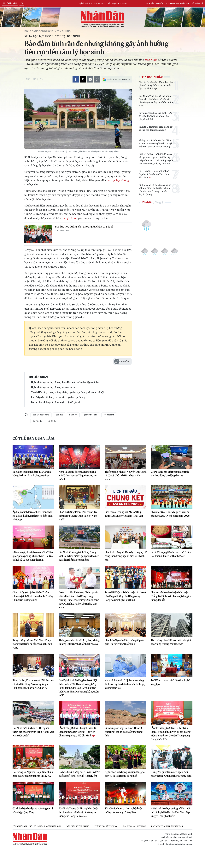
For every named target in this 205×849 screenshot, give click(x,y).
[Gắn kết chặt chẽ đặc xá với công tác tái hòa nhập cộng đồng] (33, 793)
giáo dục (59, 415)
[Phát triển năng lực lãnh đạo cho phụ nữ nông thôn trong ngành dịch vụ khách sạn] (125, 537)
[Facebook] (76, 79)
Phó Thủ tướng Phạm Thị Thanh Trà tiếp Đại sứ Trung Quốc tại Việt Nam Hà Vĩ (78, 515)
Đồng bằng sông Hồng (38, 31)
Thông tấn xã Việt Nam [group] (106, 826)
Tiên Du (38, 421)
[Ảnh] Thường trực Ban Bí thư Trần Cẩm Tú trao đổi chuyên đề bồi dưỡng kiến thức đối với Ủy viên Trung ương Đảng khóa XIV (170, 733)
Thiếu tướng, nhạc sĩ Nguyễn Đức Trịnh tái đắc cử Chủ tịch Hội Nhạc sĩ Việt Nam (125, 475)
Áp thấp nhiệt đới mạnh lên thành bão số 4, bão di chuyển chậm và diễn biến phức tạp (32, 515)
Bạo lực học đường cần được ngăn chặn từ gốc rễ (84, 226)
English (81, 3)
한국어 (124, 3)
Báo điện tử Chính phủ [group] (78, 826)
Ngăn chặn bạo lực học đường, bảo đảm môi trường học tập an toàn (65, 382)
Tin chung (64, 31)
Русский (106, 3)
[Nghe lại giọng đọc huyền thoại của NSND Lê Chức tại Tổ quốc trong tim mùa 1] (79, 457)
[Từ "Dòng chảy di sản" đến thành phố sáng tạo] (171, 665)
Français (96, 3)
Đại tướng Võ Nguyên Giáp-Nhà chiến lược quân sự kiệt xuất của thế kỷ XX (33, 773)
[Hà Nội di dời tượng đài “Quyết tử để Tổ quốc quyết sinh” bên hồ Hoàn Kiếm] (79, 757)
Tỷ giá (159, 202)
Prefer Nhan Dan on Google (118, 79)
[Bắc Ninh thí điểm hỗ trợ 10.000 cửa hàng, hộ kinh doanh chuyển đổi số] (33, 457)
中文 (88, 3)
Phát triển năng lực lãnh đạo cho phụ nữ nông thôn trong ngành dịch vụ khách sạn (156, 85)
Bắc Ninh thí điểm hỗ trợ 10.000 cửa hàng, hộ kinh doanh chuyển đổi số (32, 473)
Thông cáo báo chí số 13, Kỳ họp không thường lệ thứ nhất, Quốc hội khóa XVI (79, 641)
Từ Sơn (54, 421)
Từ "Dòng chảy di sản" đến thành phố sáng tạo (170, 682)
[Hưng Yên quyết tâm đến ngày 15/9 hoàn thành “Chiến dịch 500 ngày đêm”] (171, 757)
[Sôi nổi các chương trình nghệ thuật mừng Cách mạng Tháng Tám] (125, 793)
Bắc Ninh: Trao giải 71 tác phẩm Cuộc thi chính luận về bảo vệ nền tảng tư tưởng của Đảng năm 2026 (156, 100)
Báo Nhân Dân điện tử (102, 19)
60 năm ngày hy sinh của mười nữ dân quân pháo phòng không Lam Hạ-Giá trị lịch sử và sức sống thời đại (33, 556)
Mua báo (150, 3)
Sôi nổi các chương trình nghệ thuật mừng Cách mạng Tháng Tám (123, 810)
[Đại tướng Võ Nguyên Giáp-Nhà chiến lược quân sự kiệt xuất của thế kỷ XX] (33, 757)
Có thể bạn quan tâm (33, 438)
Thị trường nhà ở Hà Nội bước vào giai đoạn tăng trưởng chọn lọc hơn (171, 641)
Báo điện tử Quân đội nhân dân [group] (167, 826)
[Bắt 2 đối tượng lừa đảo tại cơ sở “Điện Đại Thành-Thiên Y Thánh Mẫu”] (171, 537)
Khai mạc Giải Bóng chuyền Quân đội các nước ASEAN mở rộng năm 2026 (170, 513)
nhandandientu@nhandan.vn (178, 844)
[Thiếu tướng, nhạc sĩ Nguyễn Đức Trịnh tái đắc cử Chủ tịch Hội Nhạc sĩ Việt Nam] (125, 457)
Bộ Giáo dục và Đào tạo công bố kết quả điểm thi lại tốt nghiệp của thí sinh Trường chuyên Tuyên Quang (155, 190)
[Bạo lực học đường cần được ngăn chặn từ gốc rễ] (38, 234)
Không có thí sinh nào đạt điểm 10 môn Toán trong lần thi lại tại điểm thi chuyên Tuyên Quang (155, 143)
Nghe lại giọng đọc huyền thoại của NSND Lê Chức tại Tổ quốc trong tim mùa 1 (78, 475)
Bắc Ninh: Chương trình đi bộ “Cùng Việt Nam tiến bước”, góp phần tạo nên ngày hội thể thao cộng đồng (79, 556)
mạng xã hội (69, 218)
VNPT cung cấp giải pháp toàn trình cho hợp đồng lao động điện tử (170, 473)
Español (115, 3)
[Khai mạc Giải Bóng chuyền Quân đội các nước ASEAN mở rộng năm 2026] (171, 497)
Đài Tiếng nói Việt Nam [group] (134, 826)
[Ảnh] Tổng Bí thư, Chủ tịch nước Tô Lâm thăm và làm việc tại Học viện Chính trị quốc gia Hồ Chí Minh (78, 731)
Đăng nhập (199, 3)
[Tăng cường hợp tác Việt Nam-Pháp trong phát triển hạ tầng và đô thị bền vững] (33, 625)
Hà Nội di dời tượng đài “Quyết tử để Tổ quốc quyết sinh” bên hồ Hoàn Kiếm (79, 773)
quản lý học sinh (90, 415)
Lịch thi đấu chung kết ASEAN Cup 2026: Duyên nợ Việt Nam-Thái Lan (154, 174)
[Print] (97, 79)
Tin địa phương (171, 3)
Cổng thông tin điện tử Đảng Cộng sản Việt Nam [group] (37, 826)
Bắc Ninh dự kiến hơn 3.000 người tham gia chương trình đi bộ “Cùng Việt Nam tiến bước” (33, 731)
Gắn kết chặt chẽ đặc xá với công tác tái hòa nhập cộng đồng (33, 810)
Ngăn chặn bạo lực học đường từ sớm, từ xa (53, 387)
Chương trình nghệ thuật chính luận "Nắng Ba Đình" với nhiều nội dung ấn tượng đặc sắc (171, 596)
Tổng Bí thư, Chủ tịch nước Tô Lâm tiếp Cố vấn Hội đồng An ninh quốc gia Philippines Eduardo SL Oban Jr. (33, 684)
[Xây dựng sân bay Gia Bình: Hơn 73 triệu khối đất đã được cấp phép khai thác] (125, 713)
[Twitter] (83, 79)
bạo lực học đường (118, 180)
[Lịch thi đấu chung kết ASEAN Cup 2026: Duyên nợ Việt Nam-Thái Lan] (125, 497)
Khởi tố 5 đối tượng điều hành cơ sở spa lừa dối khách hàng (155, 128)
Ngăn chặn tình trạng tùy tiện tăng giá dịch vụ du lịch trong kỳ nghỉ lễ (125, 773)
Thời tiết (147, 202)
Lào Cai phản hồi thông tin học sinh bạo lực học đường (58, 397)
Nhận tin (184, 3)
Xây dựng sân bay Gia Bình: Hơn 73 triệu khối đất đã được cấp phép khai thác (155, 115)
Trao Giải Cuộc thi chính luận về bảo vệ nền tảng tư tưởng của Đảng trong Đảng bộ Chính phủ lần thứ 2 (125, 596)
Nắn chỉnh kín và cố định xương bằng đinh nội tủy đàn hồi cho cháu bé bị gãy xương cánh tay (125, 684)
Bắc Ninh (151, 60)
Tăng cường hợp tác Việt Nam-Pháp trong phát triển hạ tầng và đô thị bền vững (32, 643)
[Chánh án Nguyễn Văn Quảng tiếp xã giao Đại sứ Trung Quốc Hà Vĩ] (125, 625)
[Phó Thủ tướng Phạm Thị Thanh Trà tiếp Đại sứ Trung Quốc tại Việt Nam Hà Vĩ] (79, 497)
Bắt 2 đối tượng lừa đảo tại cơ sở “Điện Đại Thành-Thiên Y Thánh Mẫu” (171, 554)
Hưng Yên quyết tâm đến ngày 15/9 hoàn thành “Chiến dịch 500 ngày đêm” (171, 773)
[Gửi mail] (90, 79)
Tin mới (159, 3)
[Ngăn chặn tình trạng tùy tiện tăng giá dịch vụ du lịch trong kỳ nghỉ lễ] (125, 757)
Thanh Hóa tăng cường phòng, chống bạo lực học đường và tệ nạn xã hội (67, 392)
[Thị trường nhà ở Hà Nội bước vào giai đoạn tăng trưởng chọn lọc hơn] (171, 625)
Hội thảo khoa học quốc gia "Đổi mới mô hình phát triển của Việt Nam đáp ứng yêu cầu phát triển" (170, 812)
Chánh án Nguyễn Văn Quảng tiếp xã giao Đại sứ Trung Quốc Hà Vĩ (124, 641)
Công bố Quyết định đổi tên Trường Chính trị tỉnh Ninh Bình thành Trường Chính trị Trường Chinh (33, 596)
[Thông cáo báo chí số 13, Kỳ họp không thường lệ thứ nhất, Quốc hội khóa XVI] (79, 625)
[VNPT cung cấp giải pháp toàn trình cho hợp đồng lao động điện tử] (171, 457)
